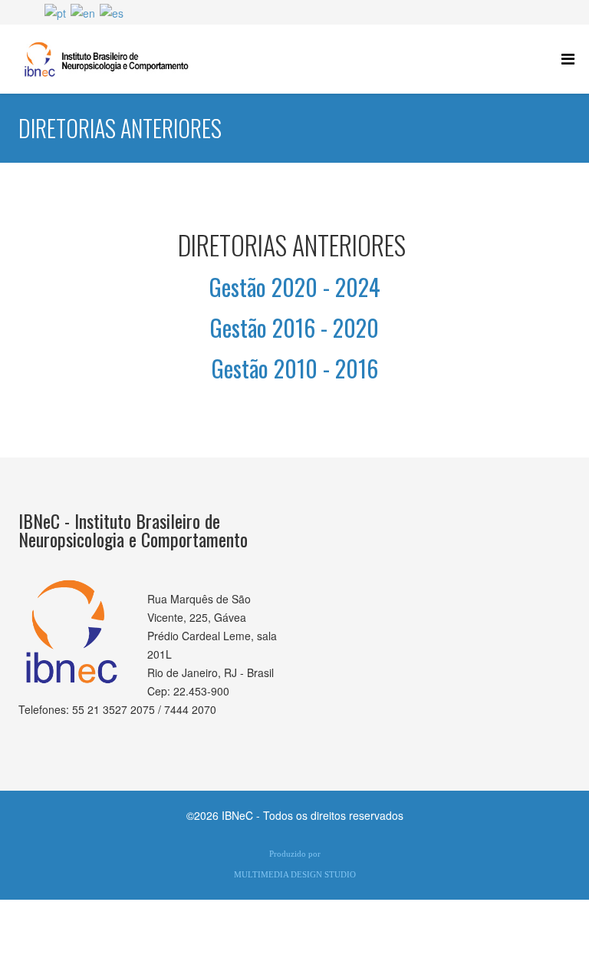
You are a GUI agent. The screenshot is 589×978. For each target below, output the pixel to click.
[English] (83, 11)
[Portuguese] (55, 11)
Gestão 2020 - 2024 (294, 286)
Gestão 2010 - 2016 (295, 368)
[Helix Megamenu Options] (567, 58)
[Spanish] (111, 11)
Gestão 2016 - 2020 (294, 327)
